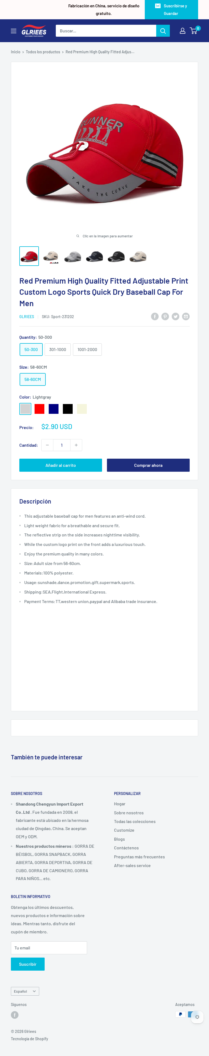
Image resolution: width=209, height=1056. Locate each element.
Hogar (119, 803)
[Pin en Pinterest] (165, 316)
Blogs (119, 838)
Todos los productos (43, 51)
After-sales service (132, 865)
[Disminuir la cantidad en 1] (47, 445)
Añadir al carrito (60, 465)
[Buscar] (163, 31)
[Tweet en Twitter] (175, 316)
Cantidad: (28, 445)
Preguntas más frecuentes (139, 856)
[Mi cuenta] (182, 31)
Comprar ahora (148, 465)
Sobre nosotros (129, 812)
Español (20, 991)
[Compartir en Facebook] (155, 316)
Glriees (26, 316)
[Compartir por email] (186, 316)
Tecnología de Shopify (29, 1038)
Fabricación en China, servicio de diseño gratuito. (103, 9)
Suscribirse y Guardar (175, 9)
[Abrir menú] (13, 31)
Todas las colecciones (135, 821)
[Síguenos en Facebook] (15, 1015)
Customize (124, 830)
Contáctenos (126, 847)
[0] (193, 30)
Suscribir (27, 964)
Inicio (15, 51)
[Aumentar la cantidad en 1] (76, 445)
